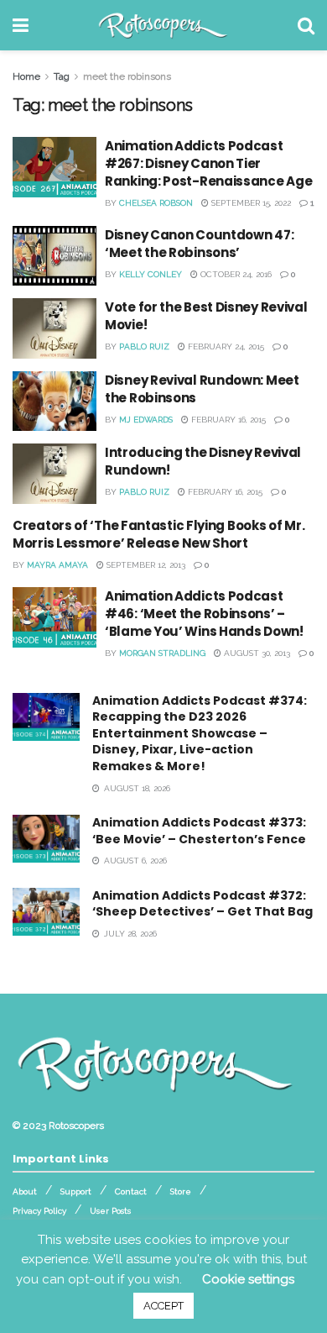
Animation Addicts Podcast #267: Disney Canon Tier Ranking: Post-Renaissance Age (208, 163)
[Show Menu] (21, 25)
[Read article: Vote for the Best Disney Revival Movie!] (54, 328)
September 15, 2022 (250, 202)
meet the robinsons (127, 76)
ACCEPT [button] (163, 1305)
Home (26, 76)
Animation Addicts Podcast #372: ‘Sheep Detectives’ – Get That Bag (202, 904)
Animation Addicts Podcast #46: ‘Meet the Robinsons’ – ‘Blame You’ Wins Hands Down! (204, 613)
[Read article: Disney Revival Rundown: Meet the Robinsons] (54, 401)
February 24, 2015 (224, 346)
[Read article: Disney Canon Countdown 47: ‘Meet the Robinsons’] (54, 256)
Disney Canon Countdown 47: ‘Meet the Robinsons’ (199, 243)
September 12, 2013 (144, 564)
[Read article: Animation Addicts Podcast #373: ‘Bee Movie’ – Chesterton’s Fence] (46, 839)
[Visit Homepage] (163, 25)
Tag (62, 76)
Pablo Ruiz (144, 346)
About (25, 1191)
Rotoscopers (76, 1125)
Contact (131, 1191)
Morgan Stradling (162, 653)
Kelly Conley (150, 274)
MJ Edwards (146, 419)
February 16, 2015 (227, 419)
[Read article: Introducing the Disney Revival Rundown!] (54, 473)
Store (180, 1191)
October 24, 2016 (235, 274)
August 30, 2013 (255, 653)
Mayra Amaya (57, 564)
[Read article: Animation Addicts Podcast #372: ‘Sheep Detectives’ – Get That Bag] (46, 912)
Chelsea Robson (156, 202)
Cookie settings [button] (248, 1279)
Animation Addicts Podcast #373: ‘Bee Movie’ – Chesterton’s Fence (199, 831)
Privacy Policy (39, 1210)
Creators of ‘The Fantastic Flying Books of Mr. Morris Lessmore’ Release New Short (158, 534)
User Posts (110, 1210)
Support (75, 1191)
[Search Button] (306, 25)
